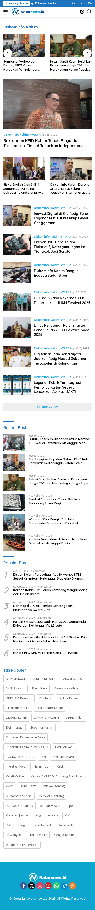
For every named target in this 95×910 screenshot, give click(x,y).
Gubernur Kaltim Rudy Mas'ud (27, 747)
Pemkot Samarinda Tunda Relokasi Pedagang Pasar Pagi (54, 501)
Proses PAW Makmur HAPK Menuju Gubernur (45, 653)
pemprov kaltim (51, 805)
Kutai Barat (28, 786)
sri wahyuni (14, 835)
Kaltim (61, 766)
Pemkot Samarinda (19, 805)
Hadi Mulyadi (64, 747)
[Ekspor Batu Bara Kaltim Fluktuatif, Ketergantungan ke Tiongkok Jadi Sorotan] (17, 245)
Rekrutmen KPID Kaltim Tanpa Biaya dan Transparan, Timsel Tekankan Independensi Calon (43, 145)
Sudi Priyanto (37, 835)
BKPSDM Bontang (19, 698)
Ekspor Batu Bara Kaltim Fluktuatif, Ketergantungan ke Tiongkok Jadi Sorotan (59, 247)
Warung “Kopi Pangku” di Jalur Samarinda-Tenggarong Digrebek (54, 521)
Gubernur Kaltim (41, 727)
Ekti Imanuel (14, 727)
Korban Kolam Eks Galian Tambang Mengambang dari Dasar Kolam (50, 592)
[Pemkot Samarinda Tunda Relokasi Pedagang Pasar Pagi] (14, 502)
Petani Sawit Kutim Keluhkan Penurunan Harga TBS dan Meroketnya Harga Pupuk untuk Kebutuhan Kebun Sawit (71, 65)
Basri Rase (39, 688)
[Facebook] (23, 886)
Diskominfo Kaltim (16, 134)
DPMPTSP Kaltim (46, 717)
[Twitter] (31, 886)
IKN (43, 757)
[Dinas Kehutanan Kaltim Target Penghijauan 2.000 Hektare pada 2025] (17, 328)
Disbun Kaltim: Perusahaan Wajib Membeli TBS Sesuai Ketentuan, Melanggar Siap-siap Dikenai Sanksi (59, 441)
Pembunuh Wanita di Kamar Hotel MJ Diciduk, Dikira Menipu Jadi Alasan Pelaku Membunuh (51, 639)
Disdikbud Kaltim (18, 708)
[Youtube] (48, 886)
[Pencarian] (89, 11)
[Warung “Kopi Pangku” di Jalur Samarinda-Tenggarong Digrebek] (14, 522)
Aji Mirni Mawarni (44, 678)
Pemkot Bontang (51, 796)
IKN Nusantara (63, 757)
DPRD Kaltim (75, 717)
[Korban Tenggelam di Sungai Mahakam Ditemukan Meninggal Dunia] (14, 542)
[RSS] (72, 886)
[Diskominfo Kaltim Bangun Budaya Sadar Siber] (17, 272)
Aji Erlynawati (15, 678)
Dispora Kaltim (16, 717)
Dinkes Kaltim (68, 698)
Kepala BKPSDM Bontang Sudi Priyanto (59, 776)
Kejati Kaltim (15, 776)
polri (72, 805)
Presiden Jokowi (17, 815)
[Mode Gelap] (81, 11)
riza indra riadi (41, 825)
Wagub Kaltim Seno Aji (22, 845)
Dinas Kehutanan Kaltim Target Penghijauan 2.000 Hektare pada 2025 (61, 330)
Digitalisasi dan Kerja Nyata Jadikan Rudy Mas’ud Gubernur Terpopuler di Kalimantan (60, 358)
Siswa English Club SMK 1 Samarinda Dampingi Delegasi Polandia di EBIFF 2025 (22, 188)
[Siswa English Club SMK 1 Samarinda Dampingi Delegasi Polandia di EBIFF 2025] (24, 168)
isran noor (42, 766)
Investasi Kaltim (17, 766)
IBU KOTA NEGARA (20, 757)
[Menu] (6, 11)
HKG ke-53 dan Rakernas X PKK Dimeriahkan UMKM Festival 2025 (62, 300)
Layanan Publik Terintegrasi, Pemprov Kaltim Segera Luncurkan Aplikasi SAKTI (58, 387)
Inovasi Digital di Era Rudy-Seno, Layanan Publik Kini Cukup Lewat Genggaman (61, 218)
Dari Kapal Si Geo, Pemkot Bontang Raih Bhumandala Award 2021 (43, 608)
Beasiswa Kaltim (66, 688)
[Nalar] (27, 11)
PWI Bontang (15, 825)
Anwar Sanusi (72, 678)
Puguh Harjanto (46, 815)
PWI (67, 815)
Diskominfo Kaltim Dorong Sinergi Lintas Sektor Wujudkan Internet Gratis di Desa (70, 188)
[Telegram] (64, 886)
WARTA (35, 134)
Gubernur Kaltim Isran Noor (25, 737)
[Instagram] (40, 886)
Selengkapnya (47, 407)
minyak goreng (54, 786)
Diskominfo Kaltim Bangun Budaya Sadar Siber (56, 273)
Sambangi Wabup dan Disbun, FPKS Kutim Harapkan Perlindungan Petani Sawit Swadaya (20, 65)
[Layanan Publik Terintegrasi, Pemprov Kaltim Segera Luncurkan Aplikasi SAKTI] (17, 385)
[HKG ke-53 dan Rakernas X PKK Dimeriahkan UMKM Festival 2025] (17, 300)
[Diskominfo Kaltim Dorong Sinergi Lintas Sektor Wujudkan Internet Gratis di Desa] (71, 168)
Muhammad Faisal (19, 796)
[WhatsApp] (56, 886)
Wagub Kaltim (64, 835)
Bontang (45, 698)
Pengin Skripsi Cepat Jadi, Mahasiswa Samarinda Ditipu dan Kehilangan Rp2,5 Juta (49, 624)
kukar (9, 786)
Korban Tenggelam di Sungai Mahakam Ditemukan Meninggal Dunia (58, 541)
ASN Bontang (15, 688)
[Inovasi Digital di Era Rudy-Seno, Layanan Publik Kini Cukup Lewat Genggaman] (17, 216)
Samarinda (66, 825)
